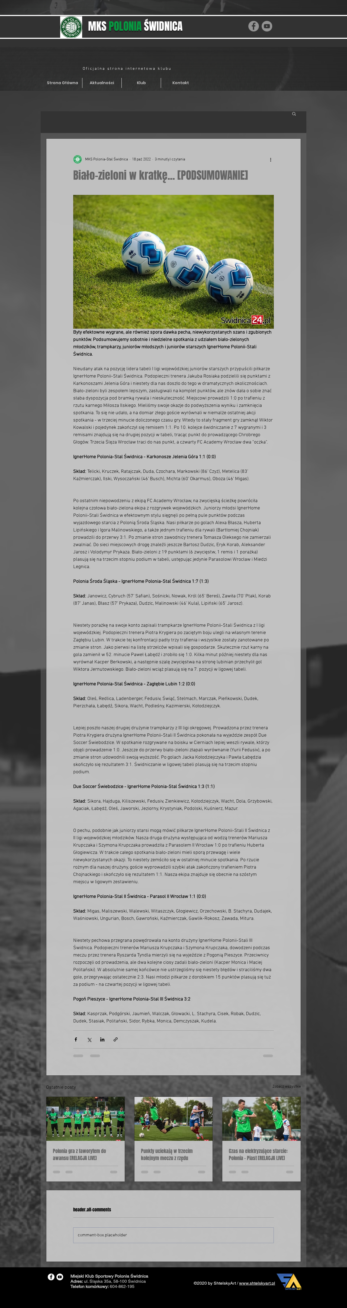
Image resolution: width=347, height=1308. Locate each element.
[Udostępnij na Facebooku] (75, 1039)
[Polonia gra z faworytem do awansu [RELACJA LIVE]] (85, 1119)
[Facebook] (253, 26)
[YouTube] (267, 26)
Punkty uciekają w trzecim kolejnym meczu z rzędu (167, 1155)
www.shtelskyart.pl (257, 1288)
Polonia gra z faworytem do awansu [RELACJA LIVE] (79, 1155)
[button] (294, 113)
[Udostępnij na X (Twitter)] (89, 1039)
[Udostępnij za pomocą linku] (115, 1039)
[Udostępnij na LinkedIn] (102, 1039)
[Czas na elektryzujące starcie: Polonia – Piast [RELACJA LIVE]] (261, 1119)
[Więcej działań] (270, 159)
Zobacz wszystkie (286, 1086)
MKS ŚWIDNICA (135, 26)
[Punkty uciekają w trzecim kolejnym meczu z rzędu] (173, 1119)
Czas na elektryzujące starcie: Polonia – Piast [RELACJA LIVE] (258, 1155)
